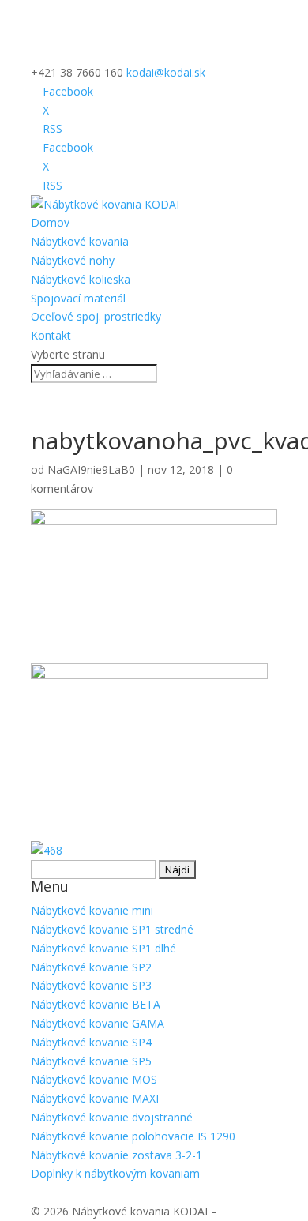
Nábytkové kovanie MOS (94, 1079)
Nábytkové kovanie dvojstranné (112, 1117)
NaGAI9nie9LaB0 (91, 469)
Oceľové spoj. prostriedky (96, 316)
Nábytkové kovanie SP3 (91, 985)
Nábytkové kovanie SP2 (91, 967)
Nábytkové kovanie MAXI (95, 1098)
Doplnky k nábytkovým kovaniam (115, 1173)
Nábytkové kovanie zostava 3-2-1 (116, 1155)
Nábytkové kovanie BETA (95, 1004)
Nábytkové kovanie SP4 (91, 1042)
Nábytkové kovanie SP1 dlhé (103, 948)
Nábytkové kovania (80, 241)
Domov (50, 222)
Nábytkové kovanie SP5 (91, 1061)
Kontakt (51, 335)
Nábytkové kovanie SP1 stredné (112, 929)
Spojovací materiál (78, 298)
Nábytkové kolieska (80, 279)
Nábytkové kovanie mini (92, 910)
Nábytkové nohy (73, 260)
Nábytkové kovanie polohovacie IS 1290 (133, 1136)
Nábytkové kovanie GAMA (97, 1023)
